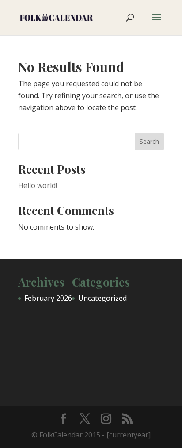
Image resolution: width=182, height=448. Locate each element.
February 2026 (48, 298)
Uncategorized (102, 298)
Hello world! (37, 185)
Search (149, 141)
